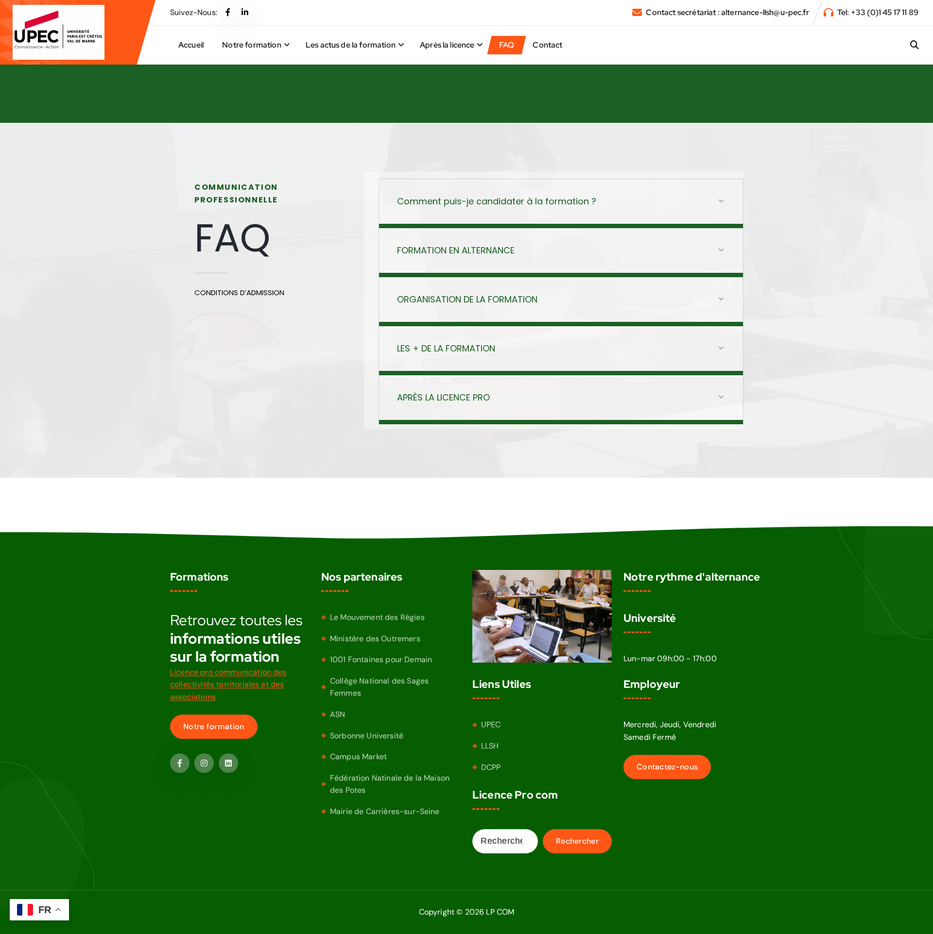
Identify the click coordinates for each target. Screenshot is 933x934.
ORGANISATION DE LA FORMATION (467, 299)
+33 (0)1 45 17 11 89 (884, 12)
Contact (547, 45)
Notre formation (251, 45)
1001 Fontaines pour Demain (381, 659)
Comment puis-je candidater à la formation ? (496, 201)
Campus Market (358, 756)
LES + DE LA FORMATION (446, 348)
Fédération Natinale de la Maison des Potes (389, 784)
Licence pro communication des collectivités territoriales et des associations (228, 684)
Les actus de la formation (351, 45)
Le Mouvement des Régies (377, 617)
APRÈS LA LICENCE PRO (443, 397)
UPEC (491, 724)
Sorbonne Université (366, 736)
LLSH (490, 746)
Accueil (191, 45)
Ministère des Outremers (375, 639)
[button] (561, 203)
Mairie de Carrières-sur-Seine (385, 811)
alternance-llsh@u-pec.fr (765, 12)
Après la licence (447, 45)
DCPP (491, 767)
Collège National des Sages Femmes (379, 687)
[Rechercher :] (505, 841)
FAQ (506, 45)
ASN (337, 714)
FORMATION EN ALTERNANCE (456, 250)
